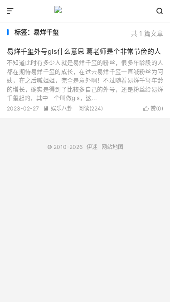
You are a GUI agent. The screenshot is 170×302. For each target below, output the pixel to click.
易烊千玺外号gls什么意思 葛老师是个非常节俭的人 (84, 51)
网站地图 (112, 147)
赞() (153, 108)
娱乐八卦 (58, 108)
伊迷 (85, 11)
